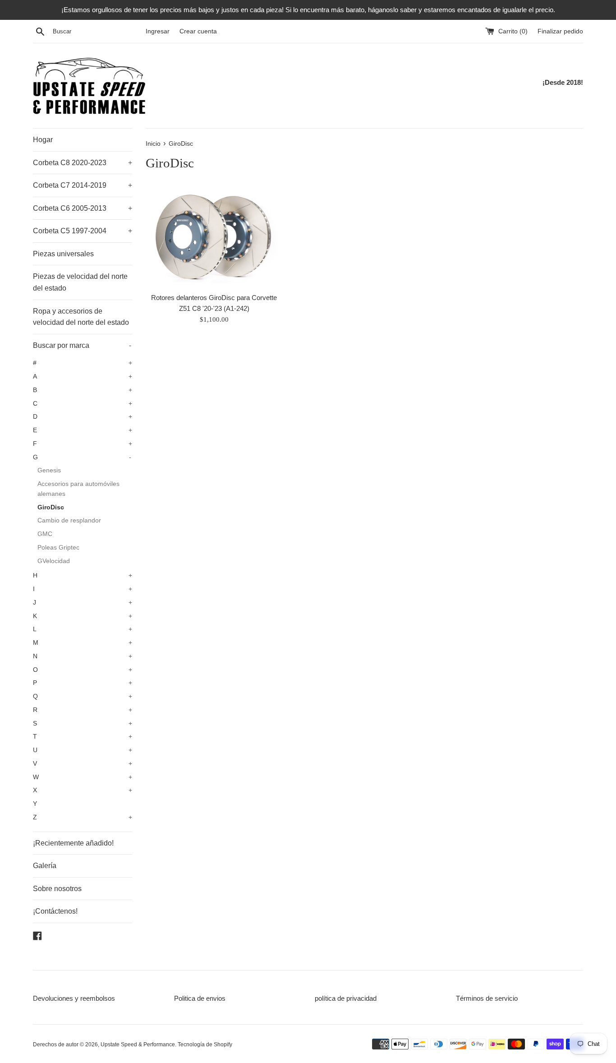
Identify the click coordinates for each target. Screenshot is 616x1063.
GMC (44, 534)
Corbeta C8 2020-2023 (82, 162)
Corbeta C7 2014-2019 (82, 185)
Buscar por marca (82, 345)
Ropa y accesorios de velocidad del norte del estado (81, 317)
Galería (44, 865)
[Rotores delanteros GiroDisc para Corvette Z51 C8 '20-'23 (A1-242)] (214, 236)
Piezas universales (63, 254)
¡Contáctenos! (55, 911)
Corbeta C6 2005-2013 (82, 208)
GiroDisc (50, 507)
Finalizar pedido (560, 31)
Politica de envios (199, 998)
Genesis (49, 470)
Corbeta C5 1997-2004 (82, 231)
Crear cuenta (198, 31)
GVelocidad (53, 561)
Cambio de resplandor (69, 520)
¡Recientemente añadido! (73, 843)
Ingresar (158, 31)
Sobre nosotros (57, 888)
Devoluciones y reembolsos (74, 998)
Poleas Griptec (58, 547)
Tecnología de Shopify (205, 1044)
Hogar (43, 139)
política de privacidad (346, 998)
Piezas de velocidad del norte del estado (80, 282)
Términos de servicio (487, 998)
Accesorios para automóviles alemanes (78, 489)
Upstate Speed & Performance (138, 1044)
